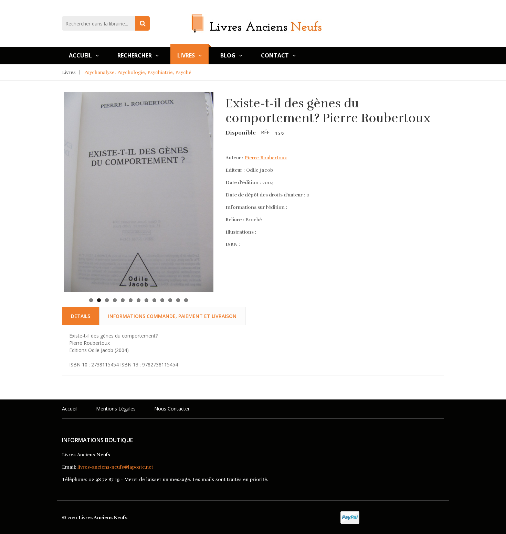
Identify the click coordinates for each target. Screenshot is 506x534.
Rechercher (134, 55)
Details (80, 316)
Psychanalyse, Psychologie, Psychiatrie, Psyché (137, 72)
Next (224, 161)
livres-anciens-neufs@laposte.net (115, 467)
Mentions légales (116, 408)
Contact (275, 55)
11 (170, 300)
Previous (53, 161)
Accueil (80, 55)
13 (186, 300)
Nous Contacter (172, 408)
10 (162, 300)
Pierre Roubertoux (266, 158)
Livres (186, 55)
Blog (227, 55)
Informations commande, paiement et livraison (172, 316)
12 (178, 300)
